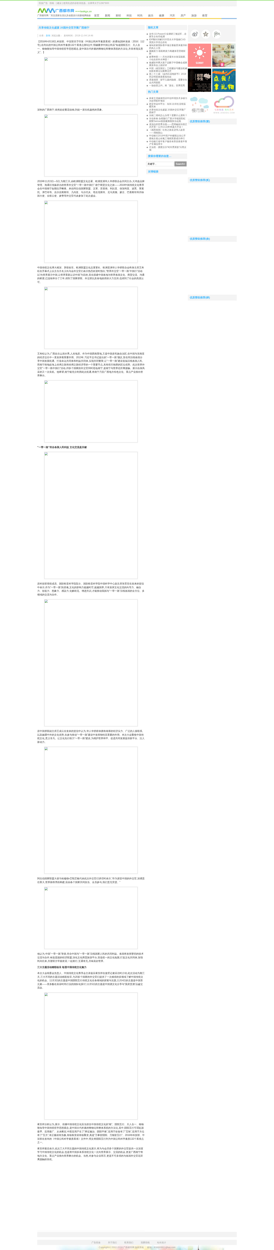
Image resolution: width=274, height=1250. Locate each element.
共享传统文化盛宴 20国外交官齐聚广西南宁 (64, 27)
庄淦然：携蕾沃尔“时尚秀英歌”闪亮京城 (167, 148)
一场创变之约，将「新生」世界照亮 (167, 85)
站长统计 (161, 1242)
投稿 (52, 3)
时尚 (140, 15)
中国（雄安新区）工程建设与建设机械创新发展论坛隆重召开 (168, 69)
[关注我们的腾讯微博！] (217, 35)
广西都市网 (42, 15)
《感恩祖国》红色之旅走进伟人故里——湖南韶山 (167, 131)
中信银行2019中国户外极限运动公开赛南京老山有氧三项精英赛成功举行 (167, 137)
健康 (161, 15)
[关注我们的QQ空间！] (206, 35)
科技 (129, 15)
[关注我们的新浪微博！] (195, 35)
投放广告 (43, 3)
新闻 (107, 15)
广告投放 (96, 1242)
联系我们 (128, 1242)
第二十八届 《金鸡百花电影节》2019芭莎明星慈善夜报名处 (167, 75)
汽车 (172, 15)
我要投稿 (145, 1242)
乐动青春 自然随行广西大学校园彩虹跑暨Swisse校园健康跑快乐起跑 (167, 119)
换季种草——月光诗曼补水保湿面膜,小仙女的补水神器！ (167, 58)
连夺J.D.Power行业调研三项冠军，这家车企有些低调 (167, 35)
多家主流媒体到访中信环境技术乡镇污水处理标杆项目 (168, 99)
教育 (204, 15)
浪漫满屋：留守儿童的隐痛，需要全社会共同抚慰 (168, 81)
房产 (183, 15)
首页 (96, 15)
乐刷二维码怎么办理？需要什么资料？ (168, 115)
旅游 (194, 15)
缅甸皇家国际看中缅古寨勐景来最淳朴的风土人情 (168, 46)
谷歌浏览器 (80, 3)
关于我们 (112, 1242)
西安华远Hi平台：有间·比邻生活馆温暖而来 (167, 105)
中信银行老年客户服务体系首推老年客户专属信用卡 (168, 142)
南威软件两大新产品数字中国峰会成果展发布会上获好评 (168, 64)
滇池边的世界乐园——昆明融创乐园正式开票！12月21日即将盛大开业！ (168, 125)
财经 (118, 15)
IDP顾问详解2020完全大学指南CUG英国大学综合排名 (167, 40)
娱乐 (150, 15)
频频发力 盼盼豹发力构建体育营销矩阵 (167, 52)
